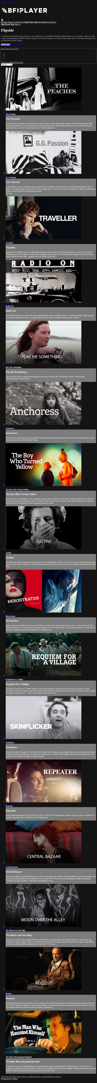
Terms (19, 1077)
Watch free (5, 44)
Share (23, 44)
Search (11, 22)
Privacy (25, 1077)
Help (14, 1077)
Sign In (17, 24)
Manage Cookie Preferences (45, 1077)
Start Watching (44, 22)
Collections (19, 22)
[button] (2, 20)
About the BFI (6, 1077)
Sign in (53, 22)
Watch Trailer (15, 44)
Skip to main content (8, 2)
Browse (4, 22)
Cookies (31, 1077)
